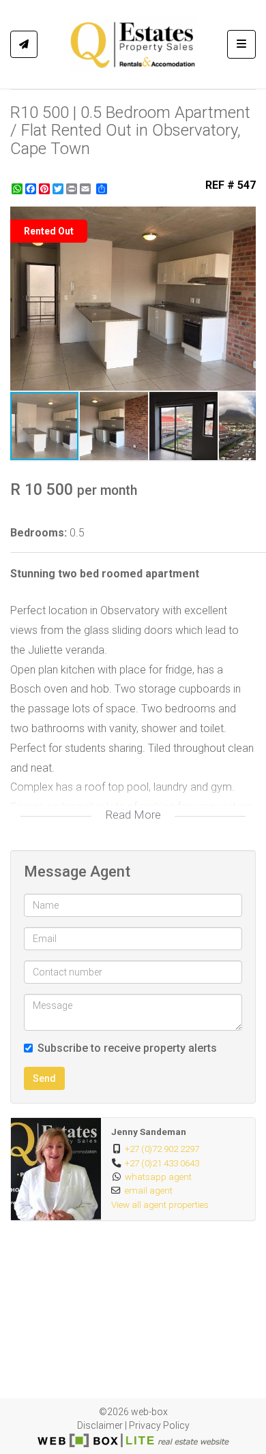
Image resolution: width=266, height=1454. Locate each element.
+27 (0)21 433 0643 (162, 1162)
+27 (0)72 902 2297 (162, 1148)
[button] (243, 219)
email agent (149, 1190)
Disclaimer (100, 1425)
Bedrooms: (38, 532)
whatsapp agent (158, 1176)
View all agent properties (160, 1204)
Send (44, 1078)
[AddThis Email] (86, 188)
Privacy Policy (159, 1425)
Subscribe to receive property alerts (127, 1048)
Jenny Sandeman (148, 1131)
